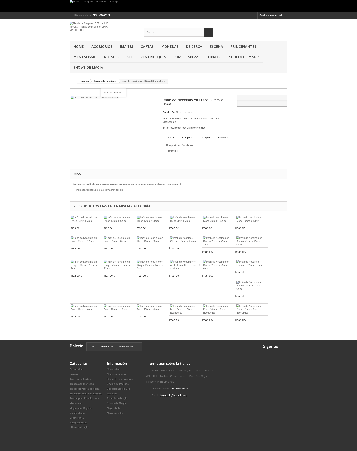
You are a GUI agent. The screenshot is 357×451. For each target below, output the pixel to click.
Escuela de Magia (243, 57)
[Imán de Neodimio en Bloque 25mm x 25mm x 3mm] (218, 241)
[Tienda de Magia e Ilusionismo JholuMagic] (178, 6)
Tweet (170, 137)
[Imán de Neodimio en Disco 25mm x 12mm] (86, 239)
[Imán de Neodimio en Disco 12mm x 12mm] (119, 307)
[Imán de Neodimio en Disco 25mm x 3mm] (86, 219)
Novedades (113, 369)
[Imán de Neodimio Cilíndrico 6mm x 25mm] (185, 239)
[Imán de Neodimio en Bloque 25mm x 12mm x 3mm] (152, 265)
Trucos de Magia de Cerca (84, 388)
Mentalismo (85, 57)
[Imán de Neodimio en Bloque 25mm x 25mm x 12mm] (119, 265)
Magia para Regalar (81, 408)
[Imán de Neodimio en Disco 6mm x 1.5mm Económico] (185, 309)
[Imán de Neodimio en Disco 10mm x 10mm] (251, 219)
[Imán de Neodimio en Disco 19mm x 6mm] (119, 219)
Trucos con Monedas (82, 384)
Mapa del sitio (115, 413)
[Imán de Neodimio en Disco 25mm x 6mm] (152, 307)
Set (130, 57)
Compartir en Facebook (179, 145)
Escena (216, 46)
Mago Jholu (113, 408)
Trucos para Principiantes (84, 398)
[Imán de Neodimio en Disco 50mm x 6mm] (119, 239)
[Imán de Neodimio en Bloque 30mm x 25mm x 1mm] (86, 265)
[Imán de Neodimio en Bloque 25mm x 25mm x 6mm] (218, 265)
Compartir (187, 137)
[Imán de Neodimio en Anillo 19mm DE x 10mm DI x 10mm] (185, 265)
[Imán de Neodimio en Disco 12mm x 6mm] (86, 307)
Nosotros (112, 393)
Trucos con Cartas (80, 379)
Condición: (169, 112)
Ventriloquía (77, 417)
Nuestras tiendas (116, 374)
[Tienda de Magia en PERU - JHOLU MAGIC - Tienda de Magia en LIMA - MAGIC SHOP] (104, 28)
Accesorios (101, 46)
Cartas (147, 46)
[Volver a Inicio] (73, 81)
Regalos (111, 57)
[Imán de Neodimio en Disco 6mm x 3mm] (185, 219)
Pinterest (222, 137)
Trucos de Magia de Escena (85, 393)
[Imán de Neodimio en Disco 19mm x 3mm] (152, 239)
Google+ (205, 137)
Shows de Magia (88, 67)
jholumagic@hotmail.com (173, 395)
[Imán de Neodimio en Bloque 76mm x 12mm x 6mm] (251, 286)
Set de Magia (77, 413)
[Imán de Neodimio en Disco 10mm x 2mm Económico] (218, 309)
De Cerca (194, 46)
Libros (214, 57)
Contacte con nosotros (272, 15)
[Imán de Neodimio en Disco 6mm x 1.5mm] (218, 219)
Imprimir (173, 150)
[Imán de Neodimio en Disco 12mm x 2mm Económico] (251, 309)
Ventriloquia (153, 57)
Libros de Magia (79, 427)
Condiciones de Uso (118, 388)
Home (78, 46)
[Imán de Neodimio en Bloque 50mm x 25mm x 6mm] (251, 241)
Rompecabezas (186, 57)
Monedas (169, 46)
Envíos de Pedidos (118, 384)
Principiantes (243, 46)
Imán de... (76, 227)
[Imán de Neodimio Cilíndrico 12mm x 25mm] (251, 263)
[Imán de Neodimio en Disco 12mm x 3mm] (152, 219)
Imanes (126, 46)
